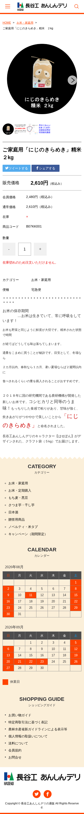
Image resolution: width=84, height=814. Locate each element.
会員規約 (14, 750)
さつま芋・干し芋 (21, 505)
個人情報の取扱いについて (28, 736)
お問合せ (14, 757)
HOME (7, 22)
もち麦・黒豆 (18, 498)
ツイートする (18, 168)
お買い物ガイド (19, 715)
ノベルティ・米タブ (23, 527)
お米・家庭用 (25, 22)
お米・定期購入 (19, 490)
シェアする (47, 168)
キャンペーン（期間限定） (28, 534)
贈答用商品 (16, 519)
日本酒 (13, 512)
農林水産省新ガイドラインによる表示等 (37, 729)
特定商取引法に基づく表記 (28, 722)
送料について (18, 743)
